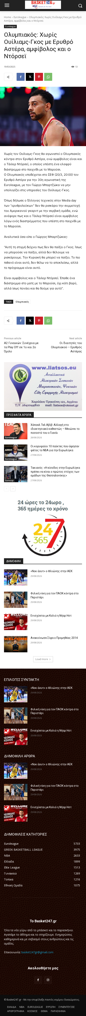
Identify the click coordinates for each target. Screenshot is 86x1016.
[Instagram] (48, 980)
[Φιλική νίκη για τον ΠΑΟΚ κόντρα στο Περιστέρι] (15, 600)
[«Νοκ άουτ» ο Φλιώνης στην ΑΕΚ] (15, 577)
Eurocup (9, 480)
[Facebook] (21, 77)
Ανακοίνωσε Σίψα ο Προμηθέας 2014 (54, 637)
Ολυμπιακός (22, 301)
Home (7, 17)
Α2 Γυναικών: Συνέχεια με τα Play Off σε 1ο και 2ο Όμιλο (21, 347)
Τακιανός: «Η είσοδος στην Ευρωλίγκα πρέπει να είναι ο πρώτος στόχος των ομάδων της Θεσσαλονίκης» (55, 471)
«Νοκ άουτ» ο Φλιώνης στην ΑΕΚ (51, 571)
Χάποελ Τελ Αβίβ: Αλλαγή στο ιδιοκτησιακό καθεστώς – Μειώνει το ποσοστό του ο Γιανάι (55, 428)
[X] (30, 77)
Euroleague (20, 17)
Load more (41, 659)
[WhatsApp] (48, 77)
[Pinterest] (39, 77)
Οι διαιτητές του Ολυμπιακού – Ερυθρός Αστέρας (66, 347)
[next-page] (12, 488)
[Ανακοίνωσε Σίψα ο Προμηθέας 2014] (15, 644)
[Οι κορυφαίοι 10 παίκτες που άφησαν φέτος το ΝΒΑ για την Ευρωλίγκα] (15, 452)
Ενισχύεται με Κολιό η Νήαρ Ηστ (51, 615)
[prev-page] (6, 488)
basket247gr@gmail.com (37, 952)
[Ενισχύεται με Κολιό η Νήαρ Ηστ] (15, 622)
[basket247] (43, 5)
